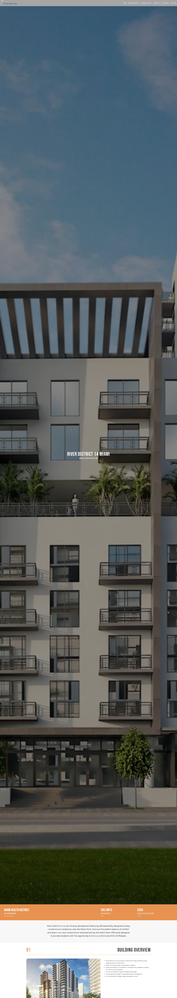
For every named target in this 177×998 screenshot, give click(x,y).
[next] (95, 983)
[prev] (31, 983)
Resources (147, 4)
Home (173, 3)
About (157, 4)
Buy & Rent (134, 4)
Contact (165, 3)
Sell (125, 3)
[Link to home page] (10, 3)
